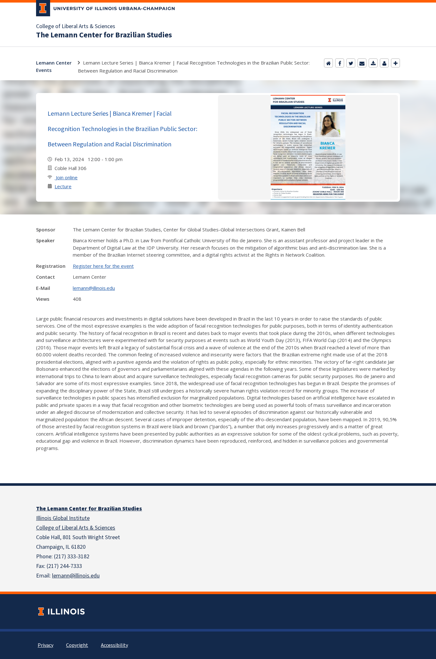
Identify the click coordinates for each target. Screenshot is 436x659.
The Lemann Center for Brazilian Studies (104, 35)
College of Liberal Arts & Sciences (75, 26)
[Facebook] (339, 62)
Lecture (63, 186)
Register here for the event (103, 266)
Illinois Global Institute (63, 518)
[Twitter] (350, 62)
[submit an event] (395, 62)
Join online (66, 177)
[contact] (384, 62)
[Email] (361, 62)
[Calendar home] (328, 62)
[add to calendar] (373, 62)
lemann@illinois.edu (94, 288)
